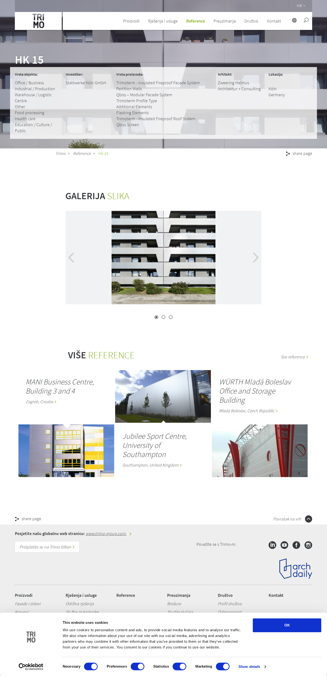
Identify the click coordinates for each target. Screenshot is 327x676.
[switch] (137, 666)
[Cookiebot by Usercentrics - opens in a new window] (31, 666)
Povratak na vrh (287, 519)
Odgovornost (229, 612)
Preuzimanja (178, 595)
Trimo (60, 153)
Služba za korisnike (82, 612)
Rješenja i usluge (81, 595)
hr (299, 6)
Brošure (174, 603)
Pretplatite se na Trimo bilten (45, 547)
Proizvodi (24, 595)
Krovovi (21, 612)
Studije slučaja (180, 612)
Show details (249, 667)
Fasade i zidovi (27, 603)
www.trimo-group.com (106, 533)
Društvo (225, 595)
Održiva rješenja (80, 603)
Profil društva (230, 603)
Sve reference (293, 357)
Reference (195, 21)
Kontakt (276, 595)
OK (287, 625)
